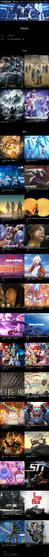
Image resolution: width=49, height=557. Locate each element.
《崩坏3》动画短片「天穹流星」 (10, 338)
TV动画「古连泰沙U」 (7, 249)
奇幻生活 (3, 486)
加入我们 (31, 1)
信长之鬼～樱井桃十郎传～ (8, 397)
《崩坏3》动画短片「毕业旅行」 (34, 279)
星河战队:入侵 (29, 486)
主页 (14, 1)
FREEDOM (28, 545)
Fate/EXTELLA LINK (6, 367)
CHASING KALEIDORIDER (7, 190)
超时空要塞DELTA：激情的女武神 (35, 367)
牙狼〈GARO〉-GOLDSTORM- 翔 (9, 456)
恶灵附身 (28, 515)
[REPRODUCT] (12, 89)
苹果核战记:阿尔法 (31, 456)
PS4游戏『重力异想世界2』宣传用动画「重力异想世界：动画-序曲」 (37, 396)
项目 (28, 1)
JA (43, 1)
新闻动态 (17, 1)
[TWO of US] (36, 89)
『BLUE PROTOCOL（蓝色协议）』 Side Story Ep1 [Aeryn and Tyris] (11, 219)
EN (41, 1)
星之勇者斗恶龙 (5, 427)
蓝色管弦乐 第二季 (31, 160)
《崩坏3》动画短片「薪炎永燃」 (34, 308)
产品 (25, 1)
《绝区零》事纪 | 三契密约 (8, 160)
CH (45, 1)
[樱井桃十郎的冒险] (12, 123)
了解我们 (22, 1)
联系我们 (36, 1)
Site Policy (5, 551)
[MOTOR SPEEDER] (36, 123)
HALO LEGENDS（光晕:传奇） (9, 545)
